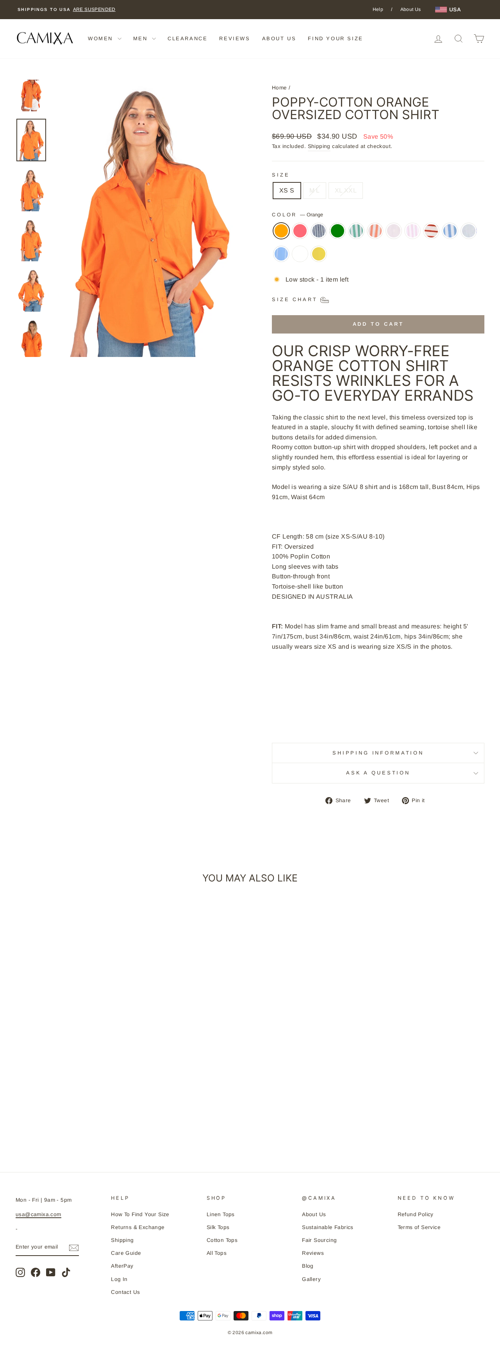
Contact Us (125, 1292)
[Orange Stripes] (375, 234)
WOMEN (102, 38)
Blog (308, 1266)
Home (279, 88)
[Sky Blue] (468, 234)
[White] (300, 257)
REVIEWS (234, 38)
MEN (141, 38)
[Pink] (393, 234)
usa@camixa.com (38, 1214)
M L (314, 190)
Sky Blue (469, 231)
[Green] (337, 234)
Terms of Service (419, 1227)
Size (280, 175)
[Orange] (281, 234)
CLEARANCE (187, 38)
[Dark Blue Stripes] (318, 234)
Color (297, 215)
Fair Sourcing (319, 1240)
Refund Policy (416, 1214)
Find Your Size (335, 38)
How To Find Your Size (140, 1214)
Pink (394, 231)
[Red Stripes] (431, 234)
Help (378, 9)
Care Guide (126, 1253)
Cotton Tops (222, 1240)
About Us (410, 9)
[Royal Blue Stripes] (450, 234)
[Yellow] (318, 257)
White (300, 254)
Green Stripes (356, 231)
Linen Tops (221, 1214)
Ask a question (378, 773)
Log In (119, 1279)
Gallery (311, 1279)
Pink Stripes (412, 231)
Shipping (319, 146)
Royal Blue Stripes (450, 231)
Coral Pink (300, 231)
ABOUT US (279, 38)
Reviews (313, 1253)
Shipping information (378, 753)
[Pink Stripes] (412, 234)
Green (337, 231)
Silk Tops (218, 1227)
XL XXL (346, 190)
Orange (281, 231)
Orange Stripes (375, 231)
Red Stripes (431, 231)
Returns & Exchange (137, 1227)
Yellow (319, 254)
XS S (287, 190)
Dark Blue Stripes (319, 231)
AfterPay (122, 1266)
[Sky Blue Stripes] (281, 257)
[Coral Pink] (300, 234)
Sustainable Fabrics (328, 1227)
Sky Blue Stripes (281, 254)
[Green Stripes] (356, 234)
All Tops (217, 1253)
